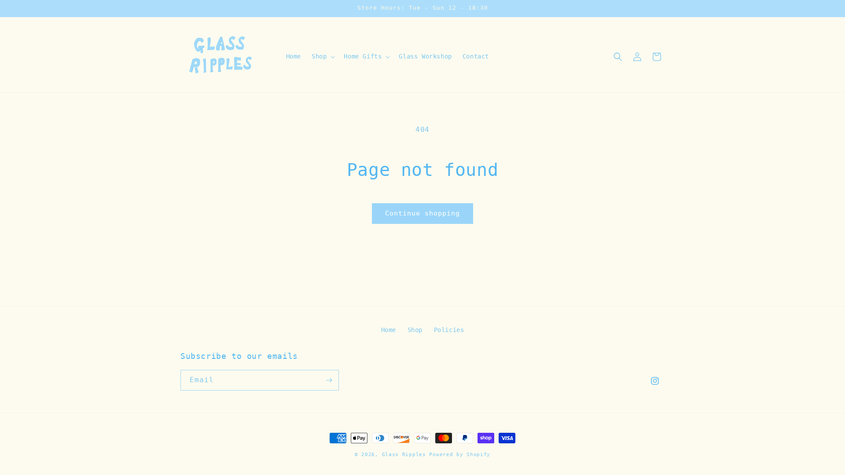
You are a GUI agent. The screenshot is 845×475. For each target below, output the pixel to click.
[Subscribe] (328, 380)
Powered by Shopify (459, 454)
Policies (449, 329)
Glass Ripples (404, 454)
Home (388, 329)
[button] (322, 56)
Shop (415, 329)
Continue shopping (422, 213)
